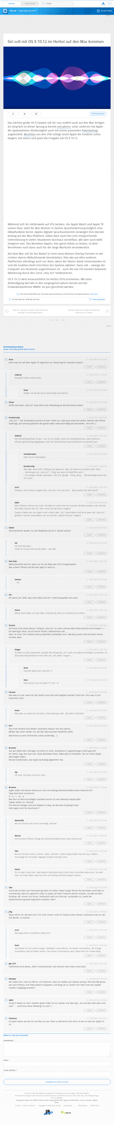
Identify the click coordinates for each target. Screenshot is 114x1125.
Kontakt (109, 3)
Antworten (101, 367)
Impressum (68, 1106)
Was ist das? (94, 294)
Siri (63, 320)
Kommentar (8, 1040)
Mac (51, 320)
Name (6, 1060)
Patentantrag (90, 130)
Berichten (30, 134)
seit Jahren (63, 126)
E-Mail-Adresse (10, 1070)
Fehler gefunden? (99, 299)
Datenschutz (82, 1106)
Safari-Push (95, 1106)
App (103, 3)
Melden (89, 367)
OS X (57, 320)
